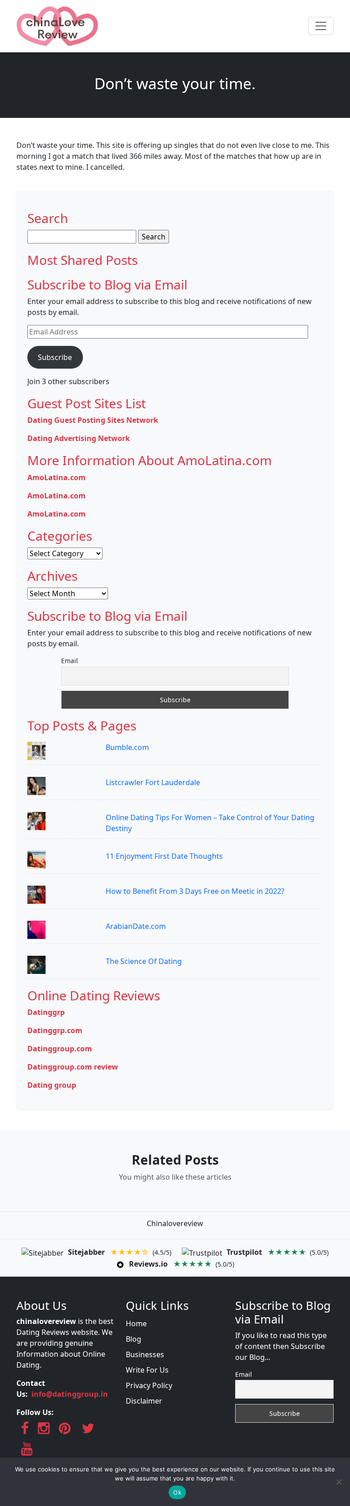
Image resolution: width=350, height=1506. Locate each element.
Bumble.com (127, 747)
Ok (177, 1492)
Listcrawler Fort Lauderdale (153, 782)
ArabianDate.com (136, 926)
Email (69, 660)
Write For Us (147, 1370)
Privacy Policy (149, 1385)
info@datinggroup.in (69, 1394)
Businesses (145, 1354)
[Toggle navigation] (321, 26)
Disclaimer (144, 1401)
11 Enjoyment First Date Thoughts (164, 856)
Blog (133, 1339)
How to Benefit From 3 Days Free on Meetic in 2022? (195, 891)
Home (136, 1323)
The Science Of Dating (144, 961)
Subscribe (55, 357)
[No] (338, 1481)
